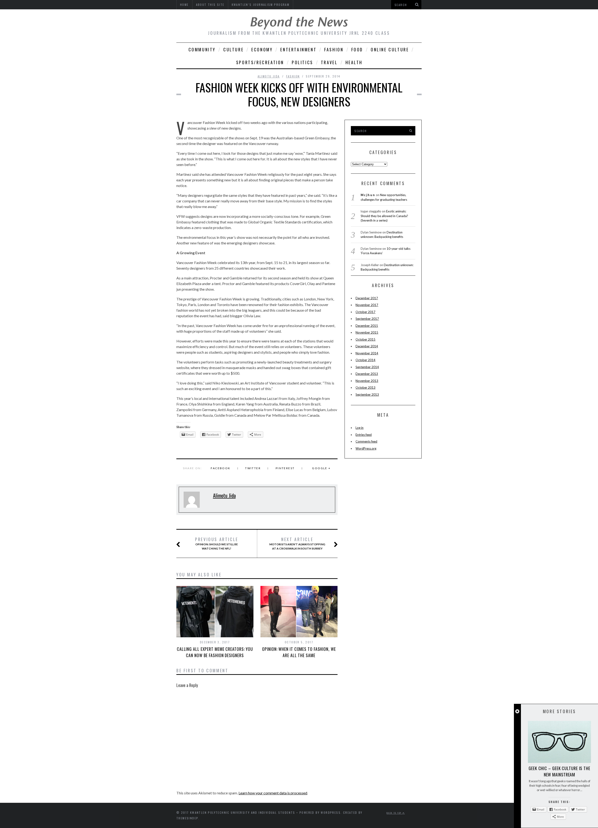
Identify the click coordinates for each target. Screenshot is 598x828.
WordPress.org (366, 448)
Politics (302, 62)
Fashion (333, 49)
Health (354, 62)
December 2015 (367, 326)
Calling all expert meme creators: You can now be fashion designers (215, 652)
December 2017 (367, 298)
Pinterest (285, 468)
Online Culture (390, 49)
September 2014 (367, 367)
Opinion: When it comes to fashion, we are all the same (299, 652)
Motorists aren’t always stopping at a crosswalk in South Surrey (297, 543)
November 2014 (367, 353)
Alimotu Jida (269, 76)
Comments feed (366, 441)
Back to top (394, 812)
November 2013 (367, 381)
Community (202, 49)
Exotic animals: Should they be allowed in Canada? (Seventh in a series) (384, 215)
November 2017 (367, 305)
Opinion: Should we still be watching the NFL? (216, 543)
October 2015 (365, 339)
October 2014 (365, 360)
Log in (359, 428)
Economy (262, 49)
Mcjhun (368, 195)
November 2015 (367, 332)
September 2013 (367, 394)
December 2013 (367, 374)
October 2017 (365, 312)
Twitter (253, 468)
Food (357, 49)
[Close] (517, 711)
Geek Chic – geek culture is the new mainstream (559, 771)
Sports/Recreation (260, 62)
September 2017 (367, 319)
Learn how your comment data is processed (272, 793)
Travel (329, 62)
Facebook (220, 468)
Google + (321, 468)
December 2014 (367, 346)
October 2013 (365, 387)
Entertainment (298, 49)
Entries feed (364, 435)
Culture (233, 49)
